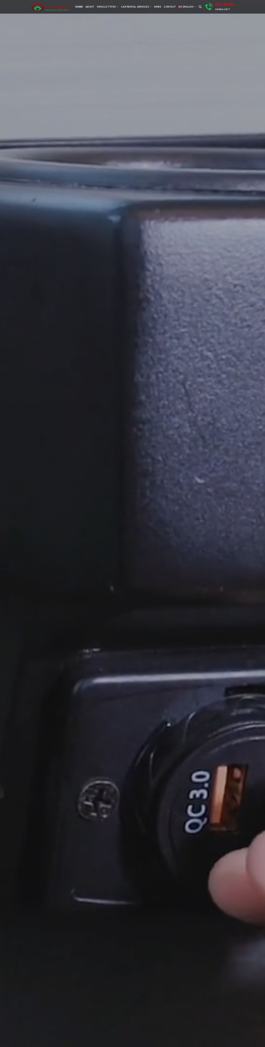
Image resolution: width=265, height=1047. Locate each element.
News (157, 6)
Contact (170, 6)
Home (79, 6)
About (89, 6)
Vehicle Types (106, 6)
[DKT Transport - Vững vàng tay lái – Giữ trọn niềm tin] (50, 6)
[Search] (200, 6)
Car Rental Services (135, 6)
